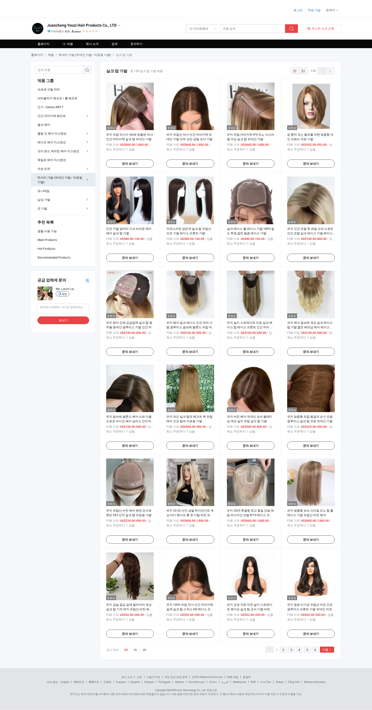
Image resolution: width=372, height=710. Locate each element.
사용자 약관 (153, 677)
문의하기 (136, 44)
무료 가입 (314, 10)
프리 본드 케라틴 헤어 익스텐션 (58, 151)
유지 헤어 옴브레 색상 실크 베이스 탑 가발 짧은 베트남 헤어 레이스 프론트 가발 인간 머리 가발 (310, 327)
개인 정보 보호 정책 (176, 677)
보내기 (63, 320)
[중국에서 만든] (58, 8)
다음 (325, 649)
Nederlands (239, 682)
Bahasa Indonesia (314, 682)
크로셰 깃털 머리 (48, 89)
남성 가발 (43, 200)
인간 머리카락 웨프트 (51, 116)
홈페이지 (43, 44)
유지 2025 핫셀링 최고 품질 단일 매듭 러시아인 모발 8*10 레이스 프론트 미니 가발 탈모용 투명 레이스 (250, 514)
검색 (115, 44)
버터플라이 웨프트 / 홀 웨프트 (57, 98)
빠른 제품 (232, 677)
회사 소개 (92, 44)
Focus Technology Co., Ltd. (190, 690)
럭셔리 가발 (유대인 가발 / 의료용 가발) (59, 179)
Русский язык (196, 682)
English (65, 682)
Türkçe (279, 682)
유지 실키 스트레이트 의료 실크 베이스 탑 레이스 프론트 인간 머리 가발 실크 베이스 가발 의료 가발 (250, 327)
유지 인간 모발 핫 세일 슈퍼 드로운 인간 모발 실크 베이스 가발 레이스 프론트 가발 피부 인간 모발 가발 (310, 233)
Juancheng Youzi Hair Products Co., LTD (82, 25)
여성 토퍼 (43, 169)
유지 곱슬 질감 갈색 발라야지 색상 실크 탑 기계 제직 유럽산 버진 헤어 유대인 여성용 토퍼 (129, 609)
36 (135, 650)
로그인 (297, 10)
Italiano (179, 682)
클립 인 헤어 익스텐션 (52, 133)
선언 (139, 677)
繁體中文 (94, 682)
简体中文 (79, 682)
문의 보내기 (130, 163)
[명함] (87, 280)
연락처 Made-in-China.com (207, 677)
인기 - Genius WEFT (50, 107)
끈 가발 (42, 208)
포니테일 (43, 191)
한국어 (213, 682)
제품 (70, 44)
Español (135, 682)
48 (144, 650)
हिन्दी (253, 682)
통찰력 (247, 677)
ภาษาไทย (265, 682)
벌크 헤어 (43, 125)
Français (121, 682)
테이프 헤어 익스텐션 (51, 142)
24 (126, 650)
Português (164, 682)
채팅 (64, 294)
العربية (224, 682)
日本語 (107, 682)
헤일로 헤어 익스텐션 (51, 160)
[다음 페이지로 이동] (330, 71)
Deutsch (149, 682)
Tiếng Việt (294, 682)
